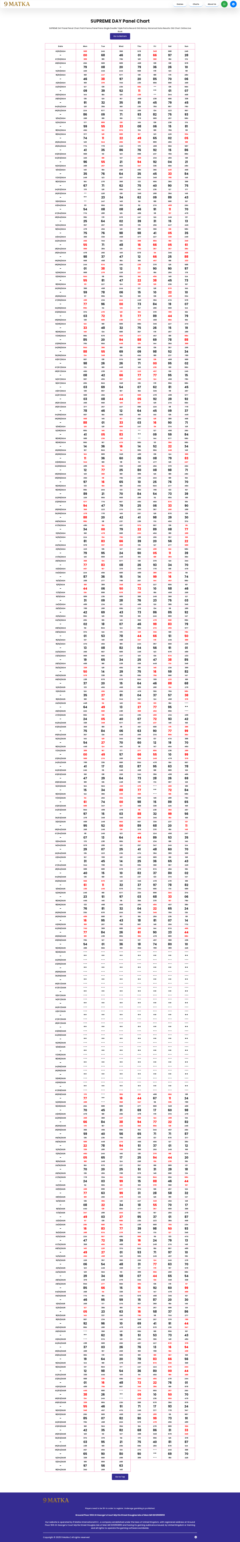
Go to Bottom (120, 36)
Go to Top (120, 1476)
